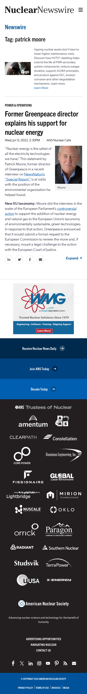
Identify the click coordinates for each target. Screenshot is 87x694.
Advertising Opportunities (43, 639)
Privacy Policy (25, 687)
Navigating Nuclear (43, 644)
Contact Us (43, 650)
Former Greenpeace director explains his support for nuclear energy (41, 122)
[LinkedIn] (31, 663)
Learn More (41, 88)
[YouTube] (48, 663)
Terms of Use (42, 687)
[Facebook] (13, 663)
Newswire (15, 26)
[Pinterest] (57, 663)
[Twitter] (22, 663)
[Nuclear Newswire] (65, 663)
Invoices (56, 687)
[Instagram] (39, 663)
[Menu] (79, 9)
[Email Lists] (74, 663)
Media (66, 687)
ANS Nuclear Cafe (59, 140)
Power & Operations (18, 105)
